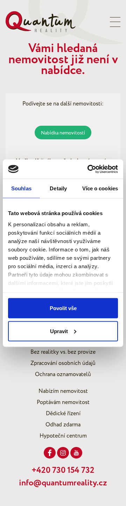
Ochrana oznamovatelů (63, 374)
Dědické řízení (63, 413)
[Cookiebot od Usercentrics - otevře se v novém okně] (89, 169)
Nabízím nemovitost (63, 391)
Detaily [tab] (58, 188)
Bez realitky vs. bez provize (63, 352)
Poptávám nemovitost (63, 402)
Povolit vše (63, 308)
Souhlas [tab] (21, 188)
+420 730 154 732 (62, 470)
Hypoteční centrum (63, 436)
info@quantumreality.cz (63, 483)
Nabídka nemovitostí (63, 133)
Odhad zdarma (63, 424)
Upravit (59, 331)
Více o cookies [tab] (100, 188)
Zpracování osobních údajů (63, 363)
